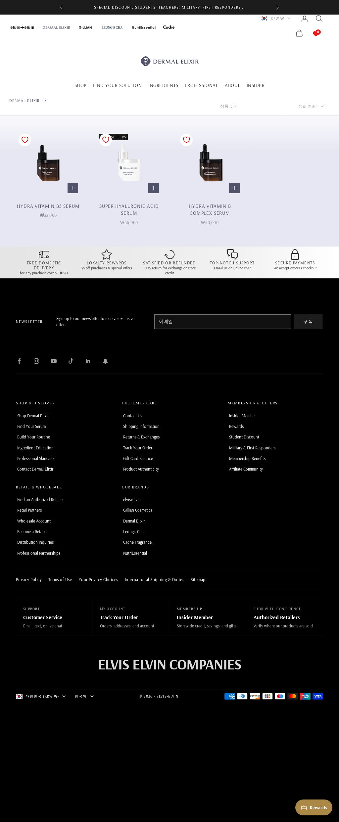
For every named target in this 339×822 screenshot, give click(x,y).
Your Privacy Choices (98, 579)
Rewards (236, 426)
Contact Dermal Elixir (35, 469)
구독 (308, 321)
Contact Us (132, 415)
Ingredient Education (35, 447)
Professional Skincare (35, 458)
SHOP (80, 85)
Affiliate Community (246, 469)
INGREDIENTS (163, 85)
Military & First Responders (252, 447)
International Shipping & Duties (154, 579)
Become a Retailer (32, 531)
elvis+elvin (132, 499)
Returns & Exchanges (141, 436)
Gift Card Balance (138, 458)
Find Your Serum (31, 426)
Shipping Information (141, 426)
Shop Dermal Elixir (33, 415)
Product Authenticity (141, 469)
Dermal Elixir (134, 521)
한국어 (81, 696)
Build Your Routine (33, 436)
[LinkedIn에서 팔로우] (88, 361)
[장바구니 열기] (309, 33)
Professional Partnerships (38, 553)
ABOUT (232, 85)
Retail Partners (29, 510)
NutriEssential (135, 553)
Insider (256, 85)
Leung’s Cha (133, 531)
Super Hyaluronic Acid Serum (129, 209)
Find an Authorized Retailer (40, 499)
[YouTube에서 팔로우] (53, 361)
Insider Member (242, 415)
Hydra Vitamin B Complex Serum (210, 209)
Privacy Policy (29, 579)
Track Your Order (137, 447)
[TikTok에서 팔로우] (71, 361)
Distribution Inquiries (35, 542)
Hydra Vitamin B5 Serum (48, 206)
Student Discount (244, 436)
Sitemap (198, 579)
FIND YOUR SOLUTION (117, 85)
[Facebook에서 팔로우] (19, 361)
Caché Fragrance (137, 542)
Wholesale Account (34, 521)
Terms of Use (60, 579)
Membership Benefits (247, 458)
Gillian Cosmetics (137, 510)
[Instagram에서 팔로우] (36, 361)
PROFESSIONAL (201, 85)
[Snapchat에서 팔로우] (105, 361)
